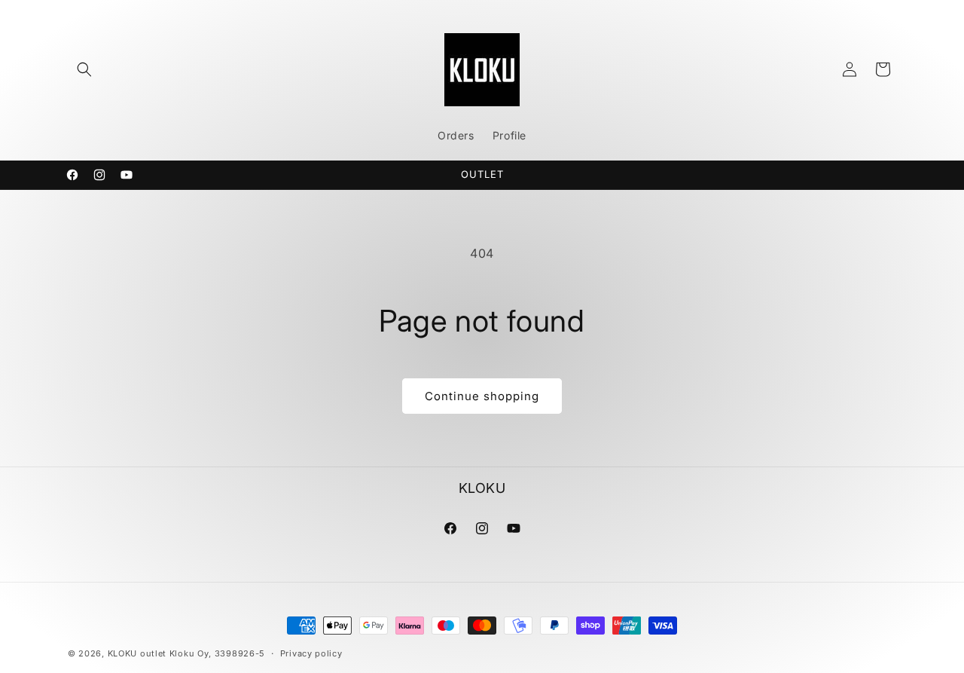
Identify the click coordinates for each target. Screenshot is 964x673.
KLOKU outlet (137, 653)
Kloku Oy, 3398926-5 (217, 653)
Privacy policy (311, 653)
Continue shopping (482, 396)
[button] (84, 69)
